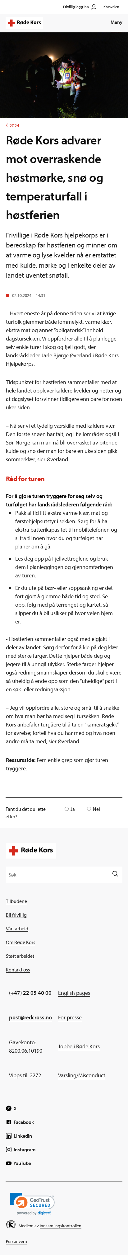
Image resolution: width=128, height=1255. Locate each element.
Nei (96, 809)
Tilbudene (16, 901)
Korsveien (111, 6)
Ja (73, 809)
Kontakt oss (18, 969)
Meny (116, 22)
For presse (70, 1017)
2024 (12, 125)
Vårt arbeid (17, 928)
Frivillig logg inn (76, 6)
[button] (32, 1204)
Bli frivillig (16, 915)
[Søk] (115, 874)
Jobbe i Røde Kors (79, 1046)
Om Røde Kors (20, 942)
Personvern (16, 1241)
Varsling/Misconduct (81, 1075)
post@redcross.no (30, 1017)
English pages (74, 992)
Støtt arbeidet (20, 956)
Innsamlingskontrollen (60, 1226)
